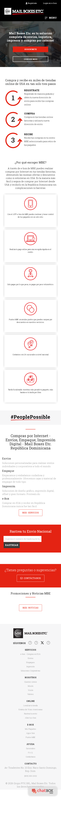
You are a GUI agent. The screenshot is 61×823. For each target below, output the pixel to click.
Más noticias (30, 607)
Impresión (31, 666)
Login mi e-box (50, 3)
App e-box (30, 733)
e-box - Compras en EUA (30, 654)
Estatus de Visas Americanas (31, 709)
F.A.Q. (30, 752)
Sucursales (30, 748)
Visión (30, 690)
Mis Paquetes (30, 729)
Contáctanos (32, 578)
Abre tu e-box (30, 717)
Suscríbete (30, 49)
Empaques (30, 662)
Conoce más (30, 59)
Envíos (30, 658)
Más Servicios (30, 512)
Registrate (32, 3)
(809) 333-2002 (30, 776)
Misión (30, 686)
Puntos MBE (30, 737)
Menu (53, 17)
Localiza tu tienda (30, 705)
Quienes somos (30, 682)
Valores (30, 694)
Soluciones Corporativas (30, 670)
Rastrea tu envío (30, 713)
